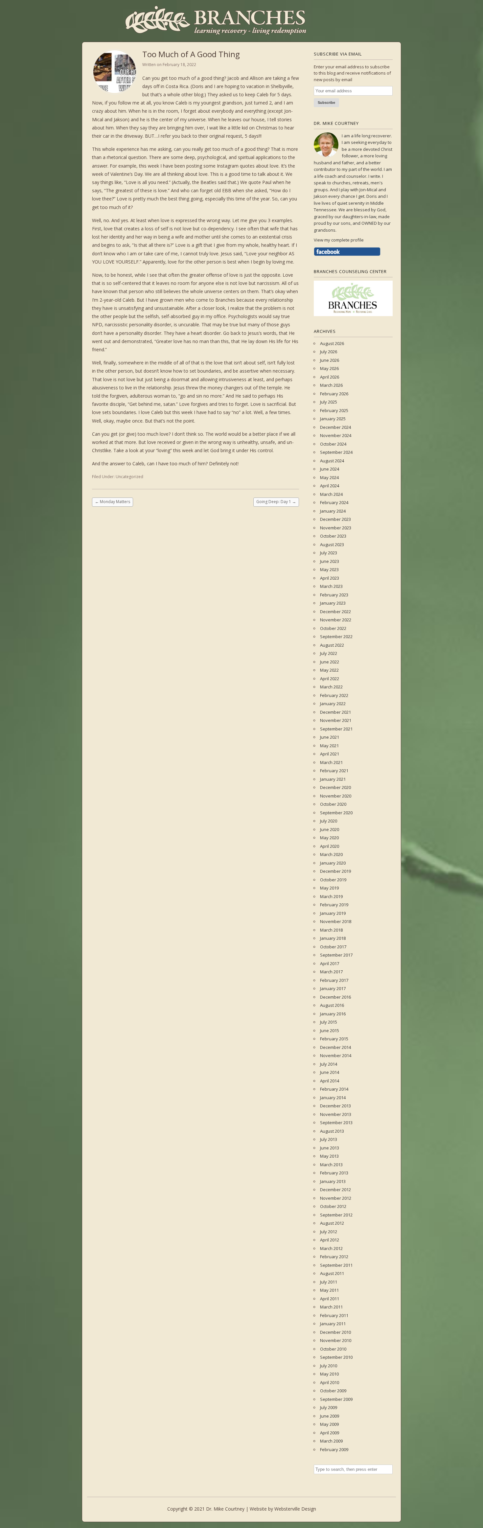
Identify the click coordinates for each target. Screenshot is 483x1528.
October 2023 (333, 536)
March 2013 (331, 1165)
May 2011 (329, 1290)
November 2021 (335, 720)
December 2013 (335, 1106)
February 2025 (334, 410)
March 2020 (331, 854)
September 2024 (336, 452)
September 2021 (336, 729)
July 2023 (328, 553)
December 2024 (335, 427)
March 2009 (331, 1441)
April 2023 (329, 578)
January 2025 (333, 419)
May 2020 (329, 838)
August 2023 (332, 544)
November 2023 (335, 528)
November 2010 (335, 1340)
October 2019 (333, 880)
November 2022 (335, 620)
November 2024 (335, 435)
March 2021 (331, 762)
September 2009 (336, 1399)
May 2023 (329, 569)
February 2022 (334, 695)
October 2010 (333, 1349)
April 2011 (329, 1299)
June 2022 (329, 662)
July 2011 (328, 1282)
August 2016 (332, 1005)
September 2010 (336, 1357)
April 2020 (329, 846)
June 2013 (329, 1148)
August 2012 (332, 1223)
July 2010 (328, 1366)
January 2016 (333, 1014)
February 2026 (334, 394)
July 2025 (328, 402)
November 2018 (335, 921)
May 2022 (329, 670)
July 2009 (328, 1407)
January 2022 (333, 703)
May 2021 (329, 746)
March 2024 (331, 494)
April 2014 (329, 1081)
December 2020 (335, 787)
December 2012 (335, 1189)
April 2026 (329, 377)
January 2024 (333, 511)
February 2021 (334, 771)
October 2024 (333, 444)
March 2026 (331, 385)
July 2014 (328, 1064)
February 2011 (334, 1315)
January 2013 (333, 1181)
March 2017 (331, 972)
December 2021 (335, 712)
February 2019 (334, 905)
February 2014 (334, 1089)
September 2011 (336, 1265)
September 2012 (336, 1215)
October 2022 (333, 628)
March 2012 (331, 1248)
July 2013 (328, 1139)
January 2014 (333, 1097)
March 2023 (331, 586)
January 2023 (333, 603)
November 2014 (335, 1055)
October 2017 (333, 947)
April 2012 (329, 1240)
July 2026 (328, 352)
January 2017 (333, 988)
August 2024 (332, 461)
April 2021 (329, 754)
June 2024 (329, 469)
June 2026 (329, 360)
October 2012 (333, 1206)
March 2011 (331, 1307)
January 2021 (333, 779)
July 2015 (328, 1022)
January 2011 (333, 1324)
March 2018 (331, 930)
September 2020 (336, 813)
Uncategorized (129, 476)
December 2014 (335, 1047)
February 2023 (334, 595)
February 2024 (334, 502)
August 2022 (332, 645)
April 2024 (329, 486)
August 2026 (332, 343)
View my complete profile (339, 240)
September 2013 (336, 1122)
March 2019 (331, 896)
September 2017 (336, 955)
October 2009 (333, 1391)
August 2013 (332, 1131)
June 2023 (329, 561)
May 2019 (329, 888)
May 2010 (329, 1374)
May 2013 (329, 1156)
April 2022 (329, 679)
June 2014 (329, 1072)
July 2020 (328, 821)
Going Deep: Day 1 (276, 501)
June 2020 (329, 829)
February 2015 (334, 1039)
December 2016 (335, 997)
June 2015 (329, 1030)
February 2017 (334, 980)
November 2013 (335, 1114)
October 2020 (333, 804)
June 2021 (329, 737)
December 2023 (335, 519)
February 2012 (334, 1257)
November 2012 (335, 1198)
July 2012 (328, 1232)
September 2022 (336, 636)
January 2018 (333, 938)
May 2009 (329, 1424)
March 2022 (331, 687)
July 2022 (328, 653)
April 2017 (329, 963)
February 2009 (334, 1449)
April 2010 (329, 1382)
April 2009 (329, 1433)
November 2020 (335, 796)
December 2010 (335, 1332)
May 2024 (329, 477)
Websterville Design (295, 1509)
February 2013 (334, 1173)
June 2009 (329, 1416)
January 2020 (333, 863)
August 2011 (332, 1273)
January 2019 (333, 913)
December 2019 (335, 871)
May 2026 (329, 368)
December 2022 (335, 611)
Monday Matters (112, 501)
